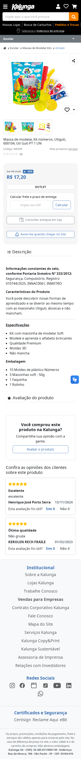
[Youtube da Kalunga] (57, 685)
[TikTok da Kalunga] (45, 685)
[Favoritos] (66, 6)
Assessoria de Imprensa (40, 657)
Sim (50, 509)
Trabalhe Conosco (41, 591)
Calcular (61, 205)
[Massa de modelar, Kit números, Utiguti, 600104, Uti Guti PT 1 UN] (11, 127)
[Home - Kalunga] (4, 48)
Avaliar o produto (40, 449)
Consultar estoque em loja (43, 220)
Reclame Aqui (45, 719)
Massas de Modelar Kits (37, 48)
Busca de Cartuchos (38, 25)
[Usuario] (58, 6)
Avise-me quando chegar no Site (43, 234)
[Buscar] (74, 16)
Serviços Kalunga (41, 632)
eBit (63, 719)
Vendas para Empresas (40, 599)
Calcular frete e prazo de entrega (33, 197)
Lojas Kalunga (40, 583)
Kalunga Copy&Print (40, 640)
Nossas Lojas (11, 25)
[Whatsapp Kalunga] (40, 694)
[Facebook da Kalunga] (23, 685)
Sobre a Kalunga (40, 574)
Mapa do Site (40, 624)
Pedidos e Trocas (67, 25)
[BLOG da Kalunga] (69, 685)
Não (65, 509)
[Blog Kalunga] (34, 685)
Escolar (14, 48)
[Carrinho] (74, 6)
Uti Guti (60, 48)
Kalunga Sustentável (40, 649)
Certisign (22, 719)
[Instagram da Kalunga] (12, 685)
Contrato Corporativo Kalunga (40, 607)
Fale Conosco (40, 616)
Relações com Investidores (40, 665)
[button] (10, 126)
